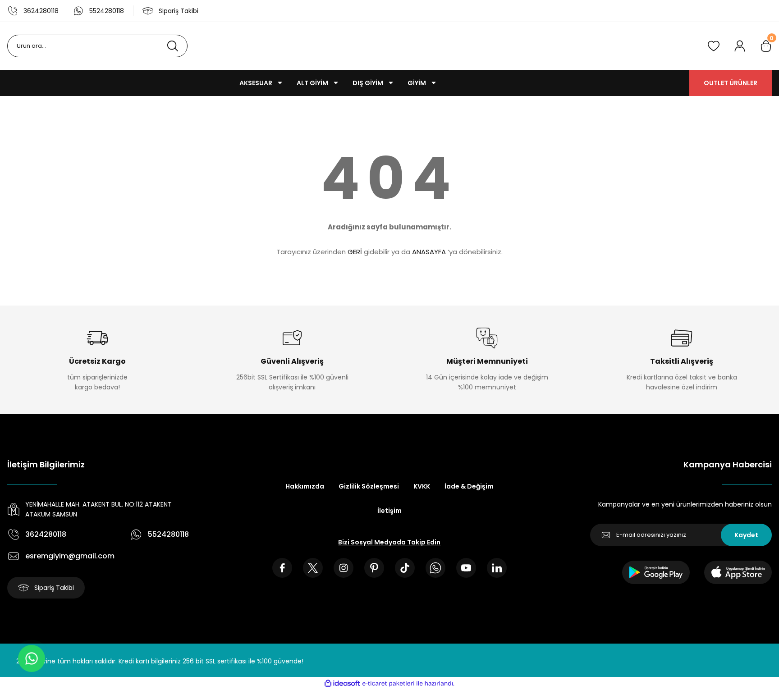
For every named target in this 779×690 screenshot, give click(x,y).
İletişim (389, 510)
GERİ (355, 251)
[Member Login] (740, 46)
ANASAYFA (429, 251)
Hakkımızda (304, 486)
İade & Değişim (469, 486)
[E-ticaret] (388, 684)
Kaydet (746, 534)
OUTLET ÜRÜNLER (730, 82)
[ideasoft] (342, 683)
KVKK (421, 486)
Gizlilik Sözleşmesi (369, 486)
